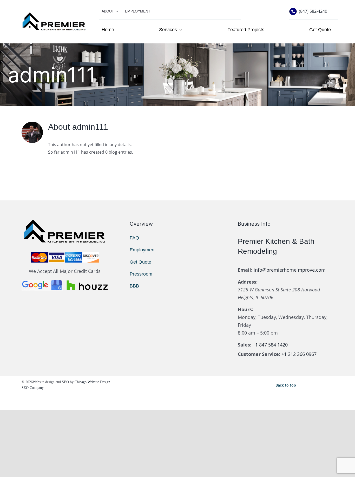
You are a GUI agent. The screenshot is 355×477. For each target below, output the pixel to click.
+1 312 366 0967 (299, 354)
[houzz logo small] (87, 282)
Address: (248, 282)
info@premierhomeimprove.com (290, 270)
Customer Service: (259, 354)
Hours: (245, 309)
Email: (245, 270)
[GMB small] (42, 282)
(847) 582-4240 (313, 11)
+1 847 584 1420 (270, 345)
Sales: (244, 345)
